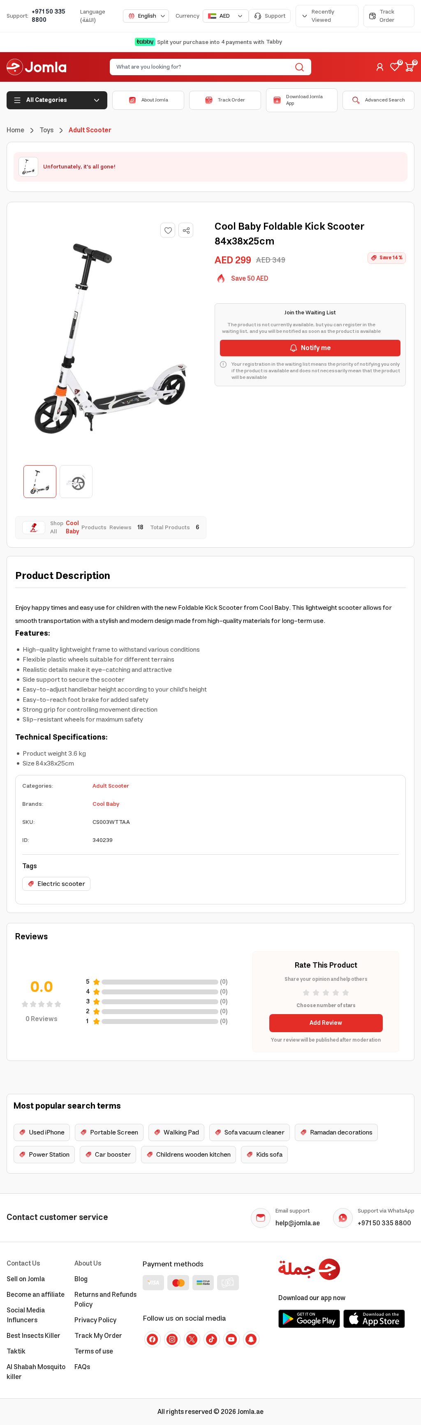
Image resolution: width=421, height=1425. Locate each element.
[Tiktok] (212, 1339)
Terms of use (93, 1351)
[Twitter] (192, 1339)
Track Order (386, 16)
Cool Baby (106, 804)
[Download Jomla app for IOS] (374, 1319)
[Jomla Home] (36, 67)
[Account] (380, 67)
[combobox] (146, 16)
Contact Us (23, 1263)
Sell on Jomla (26, 1279)
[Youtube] (231, 1339)
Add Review (326, 1023)
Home (15, 130)
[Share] (186, 230)
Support (275, 16)
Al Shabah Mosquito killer (36, 1372)
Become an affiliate (36, 1295)
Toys (46, 130)
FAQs (82, 1367)
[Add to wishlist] (167, 230)
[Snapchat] (251, 1339)
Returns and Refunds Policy (105, 1300)
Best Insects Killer (33, 1336)
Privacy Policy (95, 1320)
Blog (81, 1279)
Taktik (16, 1351)
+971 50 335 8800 (48, 16)
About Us (87, 1263)
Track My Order (98, 1336)
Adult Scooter (111, 786)
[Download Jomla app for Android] (309, 1319)
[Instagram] (172, 1339)
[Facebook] (152, 1339)
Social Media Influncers (26, 1315)
